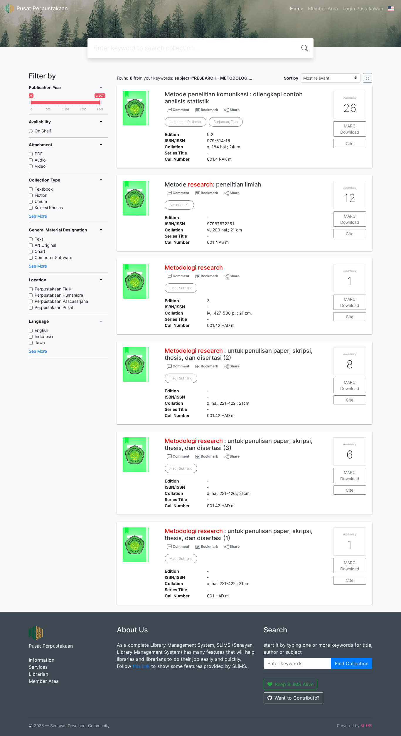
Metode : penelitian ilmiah (213, 184)
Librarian (38, 674)
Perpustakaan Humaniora (59, 295)
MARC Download (349, 129)
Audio (40, 159)
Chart (40, 251)
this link (141, 666)
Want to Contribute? (296, 698)
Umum (41, 201)
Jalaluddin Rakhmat (185, 122)
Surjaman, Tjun (226, 122)
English (41, 330)
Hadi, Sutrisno (181, 288)
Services (38, 667)
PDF (39, 153)
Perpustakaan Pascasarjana (61, 301)
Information (41, 660)
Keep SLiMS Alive (294, 684)
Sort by (291, 77)
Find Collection (351, 663)
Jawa (40, 342)
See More (38, 216)
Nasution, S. (179, 205)
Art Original (45, 245)
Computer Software (53, 257)
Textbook (44, 188)
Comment (180, 109)
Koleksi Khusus (49, 207)
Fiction (41, 195)
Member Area (323, 8)
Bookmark (209, 109)
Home (296, 8)
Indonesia (44, 336)
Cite (349, 143)
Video (40, 166)
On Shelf (43, 130)
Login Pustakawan (363, 8)
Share (234, 109)
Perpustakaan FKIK (53, 288)
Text (39, 238)
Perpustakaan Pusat (54, 307)
